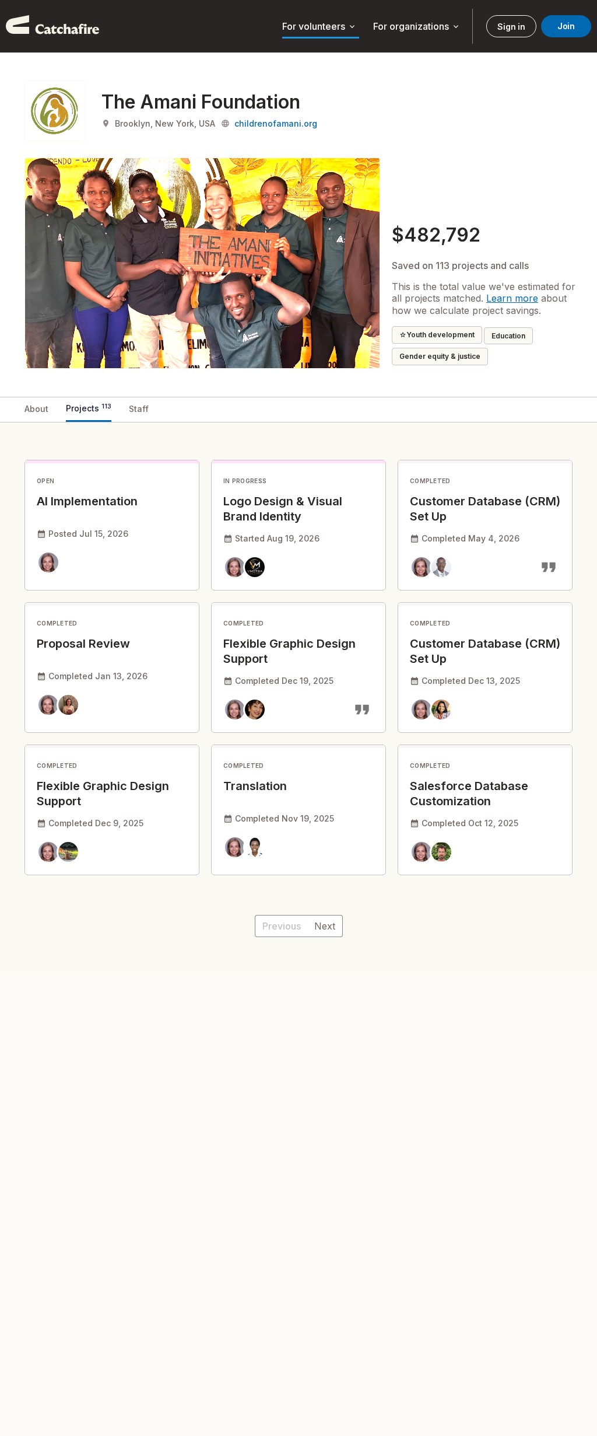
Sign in (511, 27)
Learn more (512, 298)
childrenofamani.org (275, 123)
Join (566, 26)
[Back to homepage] (52, 26)
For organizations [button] (417, 26)
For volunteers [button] (319, 26)
